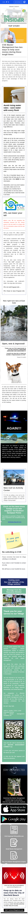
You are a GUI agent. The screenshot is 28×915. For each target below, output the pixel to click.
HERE (17, 179)
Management (18, 849)
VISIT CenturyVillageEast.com (14, 910)
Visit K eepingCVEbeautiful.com (14, 836)
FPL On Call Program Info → (12, 287)
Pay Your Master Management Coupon (14, 861)
